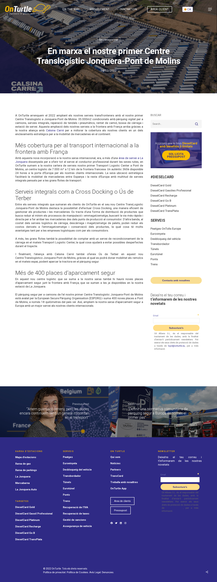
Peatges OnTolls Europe (166, 228)
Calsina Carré (55, 130)
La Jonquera (22, 476)
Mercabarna (22, 483)
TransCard (116, 475)
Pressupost (120, 510)
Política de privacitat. (55, 572)
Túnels (155, 249)
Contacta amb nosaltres (176, 280)
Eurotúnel (157, 254)
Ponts (154, 259)
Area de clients (122, 501)
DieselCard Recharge (164, 195)
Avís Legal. (95, 572)
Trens (154, 264)
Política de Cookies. (78, 572)
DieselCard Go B (161, 200)
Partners (115, 469)
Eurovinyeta (158, 233)
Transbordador (160, 244)
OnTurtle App (118, 488)
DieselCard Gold (161, 185)
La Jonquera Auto (26, 489)
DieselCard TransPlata (165, 211)
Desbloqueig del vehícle (166, 239)
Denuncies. (108, 572)
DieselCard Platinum (163, 205)
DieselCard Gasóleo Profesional (171, 190)
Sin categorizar (108, 39)
